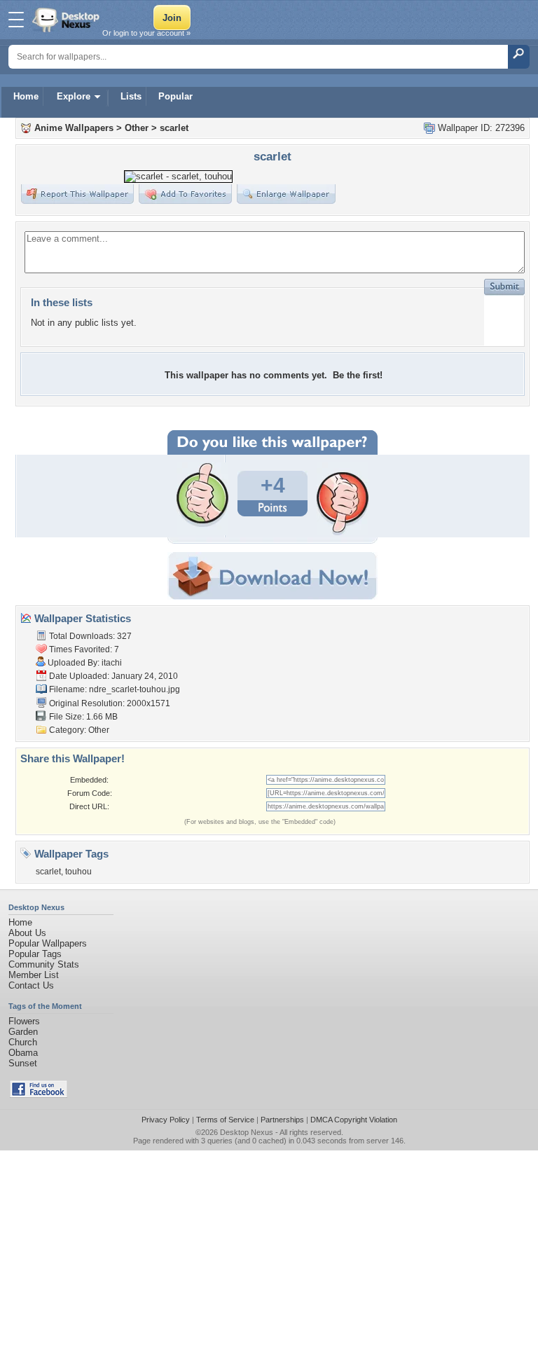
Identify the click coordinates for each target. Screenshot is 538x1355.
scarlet (174, 128)
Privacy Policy (166, 1119)
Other (137, 128)
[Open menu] (16, 19)
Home (26, 96)
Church (22, 1042)
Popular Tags (35, 954)
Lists (131, 96)
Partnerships (282, 1119)
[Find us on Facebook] (38, 1094)
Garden (23, 1031)
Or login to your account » (146, 33)
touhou (78, 871)
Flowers (24, 1021)
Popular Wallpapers (47, 943)
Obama (23, 1052)
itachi (112, 663)
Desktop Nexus (246, 1132)
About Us (27, 933)
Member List (33, 975)
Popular (175, 96)
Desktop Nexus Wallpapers (67, 19)
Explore (73, 96)
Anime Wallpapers (73, 128)
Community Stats (43, 964)
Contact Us (31, 985)
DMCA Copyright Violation (353, 1119)
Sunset (22, 1063)
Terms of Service (225, 1119)
